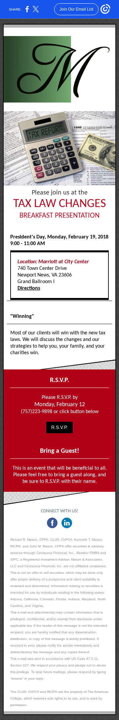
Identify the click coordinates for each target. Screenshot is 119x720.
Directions (29, 288)
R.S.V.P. (59, 427)
